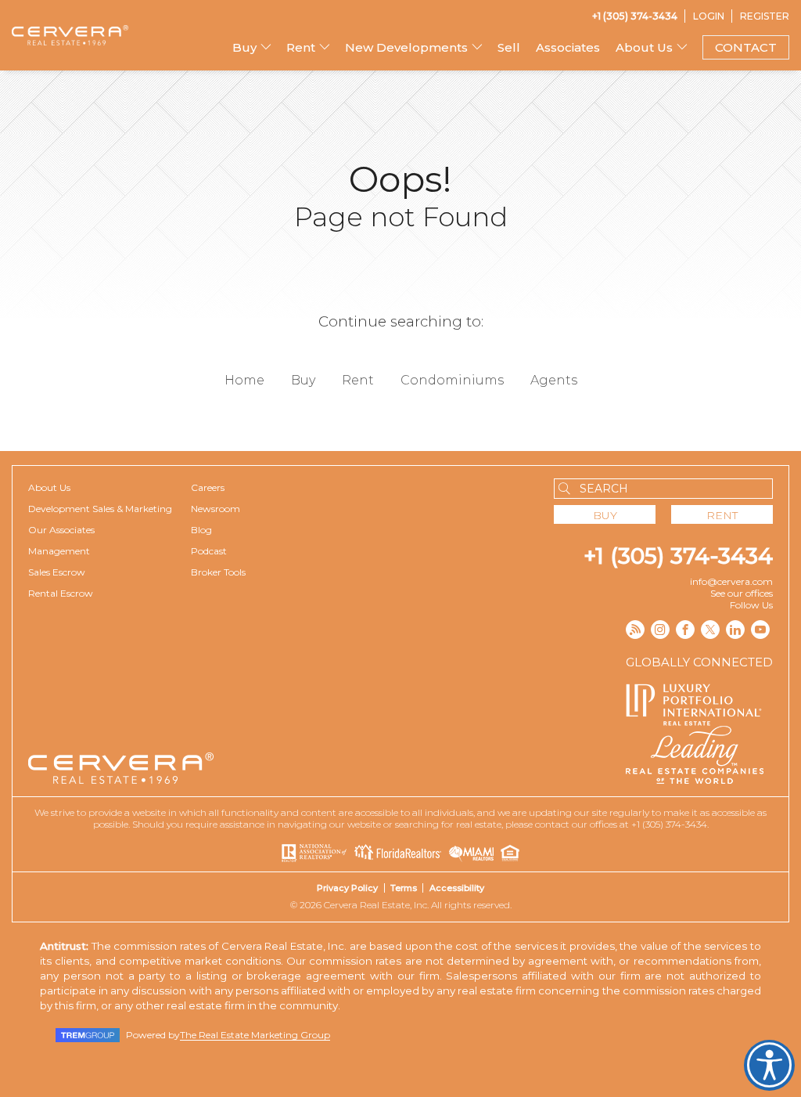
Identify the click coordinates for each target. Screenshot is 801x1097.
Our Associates (61, 530)
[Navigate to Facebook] (685, 629)
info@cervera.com (731, 581)
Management (59, 551)
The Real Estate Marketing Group (255, 1035)
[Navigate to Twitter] (710, 629)
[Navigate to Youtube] (760, 629)
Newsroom (215, 508)
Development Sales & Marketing (100, 508)
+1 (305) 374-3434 (678, 556)
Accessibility (456, 887)
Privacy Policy (347, 887)
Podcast (209, 551)
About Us (49, 487)
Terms (403, 887)
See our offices (741, 593)
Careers (207, 487)
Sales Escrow (56, 572)
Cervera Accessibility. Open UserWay (769, 1065)
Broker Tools (218, 572)
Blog (201, 530)
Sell (508, 47)
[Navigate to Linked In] (735, 629)
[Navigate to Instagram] (660, 629)
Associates (568, 47)
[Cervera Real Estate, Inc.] (70, 35)
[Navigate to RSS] (635, 629)
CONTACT (746, 47)
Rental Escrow (60, 593)
